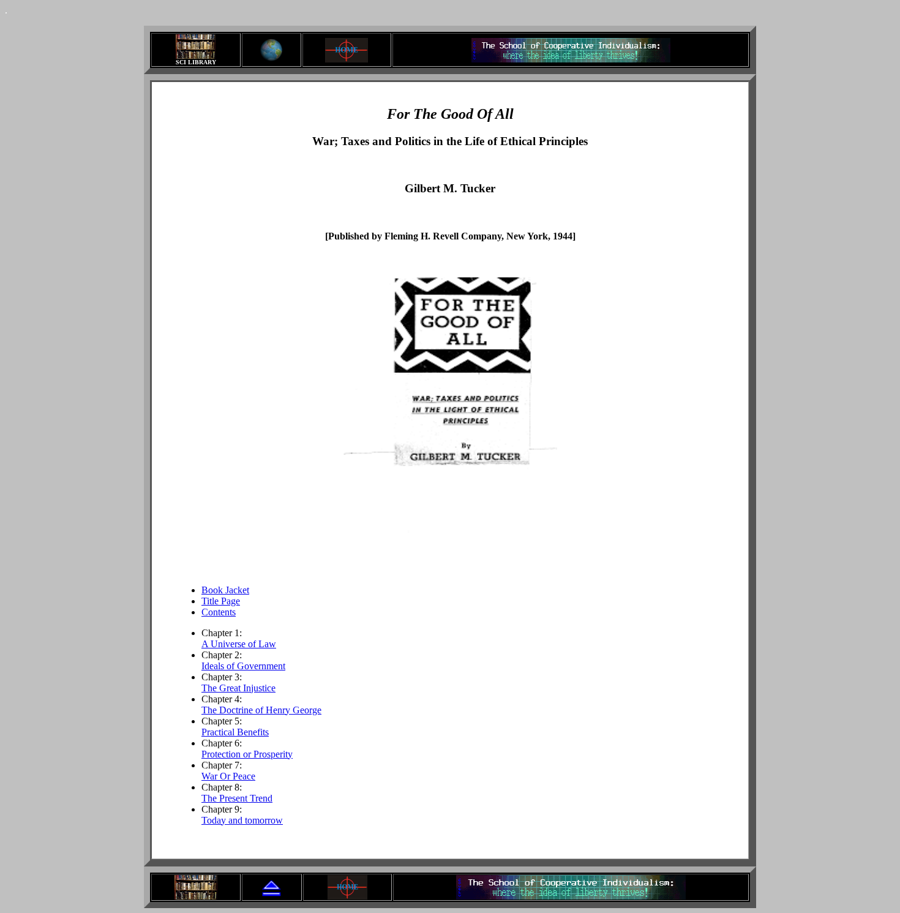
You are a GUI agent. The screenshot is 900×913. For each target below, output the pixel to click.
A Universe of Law (238, 644)
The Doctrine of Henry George (261, 710)
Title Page (220, 601)
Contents (218, 612)
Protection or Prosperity (247, 754)
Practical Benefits (235, 732)
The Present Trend (236, 798)
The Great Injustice (238, 688)
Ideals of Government (243, 666)
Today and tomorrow (242, 820)
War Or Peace (228, 776)
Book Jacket (225, 590)
